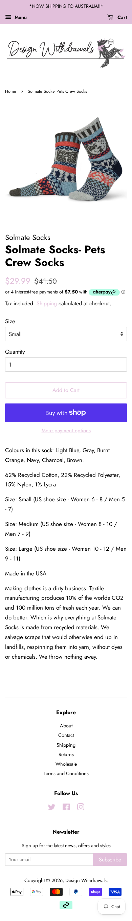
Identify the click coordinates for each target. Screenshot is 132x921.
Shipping (47, 303)
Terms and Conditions (66, 773)
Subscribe (110, 859)
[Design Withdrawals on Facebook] (66, 808)
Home (10, 91)
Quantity (15, 352)
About (66, 725)
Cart (121, 17)
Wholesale (66, 764)
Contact (66, 735)
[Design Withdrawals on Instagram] (80, 808)
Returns (66, 754)
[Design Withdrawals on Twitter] (52, 808)
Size (10, 321)
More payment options (66, 430)
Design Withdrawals (86, 880)
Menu (20, 17)
